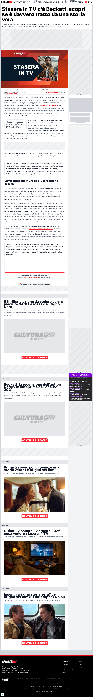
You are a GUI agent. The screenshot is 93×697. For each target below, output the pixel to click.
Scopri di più (46, 89)
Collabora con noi (68, 670)
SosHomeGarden (48, 679)
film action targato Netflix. (50, 105)
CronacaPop (33, 679)
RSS (64, 667)
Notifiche (65, 673)
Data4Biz (40, 679)
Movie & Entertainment (53, 92)
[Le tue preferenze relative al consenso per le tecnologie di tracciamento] (2, 694)
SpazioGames (25, 679)
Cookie (80, 667)
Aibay (54, 679)
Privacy (80, 664)
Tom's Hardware (16, 679)
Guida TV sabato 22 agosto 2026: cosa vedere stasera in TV (33, 532)
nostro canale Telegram (31, 277)
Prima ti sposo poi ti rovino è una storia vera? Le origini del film (31, 468)
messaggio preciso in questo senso (41, 229)
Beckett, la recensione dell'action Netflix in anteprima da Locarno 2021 (32, 387)
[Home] (6, 2)
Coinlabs (59, 679)
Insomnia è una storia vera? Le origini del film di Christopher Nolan (34, 595)
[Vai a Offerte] (86, 2)
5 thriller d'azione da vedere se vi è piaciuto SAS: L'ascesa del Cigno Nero (33, 304)
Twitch (86, 375)
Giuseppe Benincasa (12, 93)
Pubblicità (65, 664)
